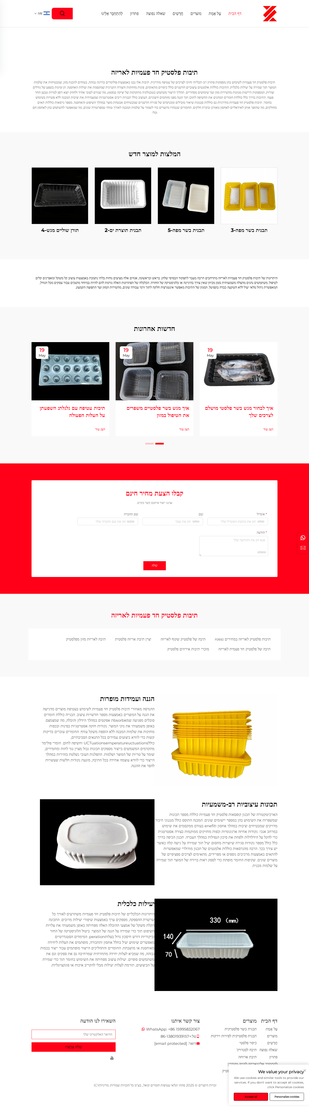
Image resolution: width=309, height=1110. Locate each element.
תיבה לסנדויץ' (246, 1050)
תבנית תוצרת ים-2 (123, 230)
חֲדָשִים (178, 13)
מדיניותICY (101, 1085)
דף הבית (234, 13)
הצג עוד (268, 429)
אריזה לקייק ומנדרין (242, 1064)
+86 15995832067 (184, 1029)
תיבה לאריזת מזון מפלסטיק (86, 639)
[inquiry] (303, 548)
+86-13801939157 (176, 1036)
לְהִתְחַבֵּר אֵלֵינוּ (112, 13)
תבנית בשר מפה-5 (186, 230)
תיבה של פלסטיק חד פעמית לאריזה (244, 649)
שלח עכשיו (73, 1047)
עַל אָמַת (215, 13)
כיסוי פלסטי (248, 1043)
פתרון (134, 13)
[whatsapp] (303, 538)
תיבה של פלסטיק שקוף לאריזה (183, 639)
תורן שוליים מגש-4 (60, 230)
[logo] (269, 13)
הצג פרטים (249, 196)
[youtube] (112, 1058)
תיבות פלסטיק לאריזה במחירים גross (243, 639)
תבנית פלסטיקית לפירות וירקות (234, 1036)
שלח (154, 566)
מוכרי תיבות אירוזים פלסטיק (188, 649)
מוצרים (195, 13)
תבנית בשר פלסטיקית (241, 1029)
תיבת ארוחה (247, 1057)
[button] (159, 444)
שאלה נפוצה (155, 13)
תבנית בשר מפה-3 (249, 230)
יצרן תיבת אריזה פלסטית (133, 639)
